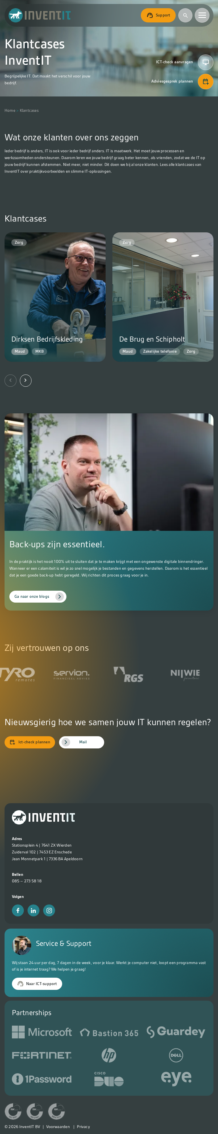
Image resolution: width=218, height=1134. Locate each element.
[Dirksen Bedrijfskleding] (55, 297)
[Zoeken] (185, 15)
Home (10, 110)
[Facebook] (18, 910)
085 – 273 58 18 (27, 880)
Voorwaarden (58, 1126)
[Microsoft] (42, 1033)
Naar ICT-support (41, 983)
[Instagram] (49, 910)
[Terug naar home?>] (43, 823)
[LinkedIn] (33, 910)
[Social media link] (109, 1033)
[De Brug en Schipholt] (162, 297)
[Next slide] (26, 380)
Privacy (83, 1126)
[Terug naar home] (40, 15)
